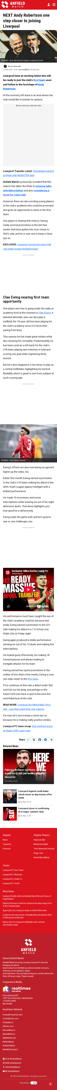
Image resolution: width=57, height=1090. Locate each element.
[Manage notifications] (50, 1084)
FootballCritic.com (10, 1018)
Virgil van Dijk (39, 840)
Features (7, 849)
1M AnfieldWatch (12, 1067)
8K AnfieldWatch (12, 1071)
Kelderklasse (8, 1042)
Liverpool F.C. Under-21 (12, 879)
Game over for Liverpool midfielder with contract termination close (24, 923)
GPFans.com (8, 1026)
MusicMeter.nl (9, 1034)
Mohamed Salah (41, 844)
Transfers (7, 844)
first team (39, 80)
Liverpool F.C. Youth (11, 883)
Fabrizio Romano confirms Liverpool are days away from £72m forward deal (27, 904)
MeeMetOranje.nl (10, 1049)
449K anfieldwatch (13, 1063)
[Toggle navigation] (53, 4)
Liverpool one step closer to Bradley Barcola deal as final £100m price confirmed (27, 916)
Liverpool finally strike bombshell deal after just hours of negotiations (27, 897)
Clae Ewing (45, 312)
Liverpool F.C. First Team (13, 870)
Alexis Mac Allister (42, 857)
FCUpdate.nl (8, 1022)
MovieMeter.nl (9, 1030)
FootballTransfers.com (13, 1015)
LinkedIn (8, 1004)
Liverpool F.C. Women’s (12, 874)
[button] (48, 4)
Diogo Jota (38, 853)
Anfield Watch (9, 1045)
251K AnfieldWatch (13, 1059)
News (5, 840)
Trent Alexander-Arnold (44, 849)
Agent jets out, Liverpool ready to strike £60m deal (24, 910)
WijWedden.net (9, 1038)
